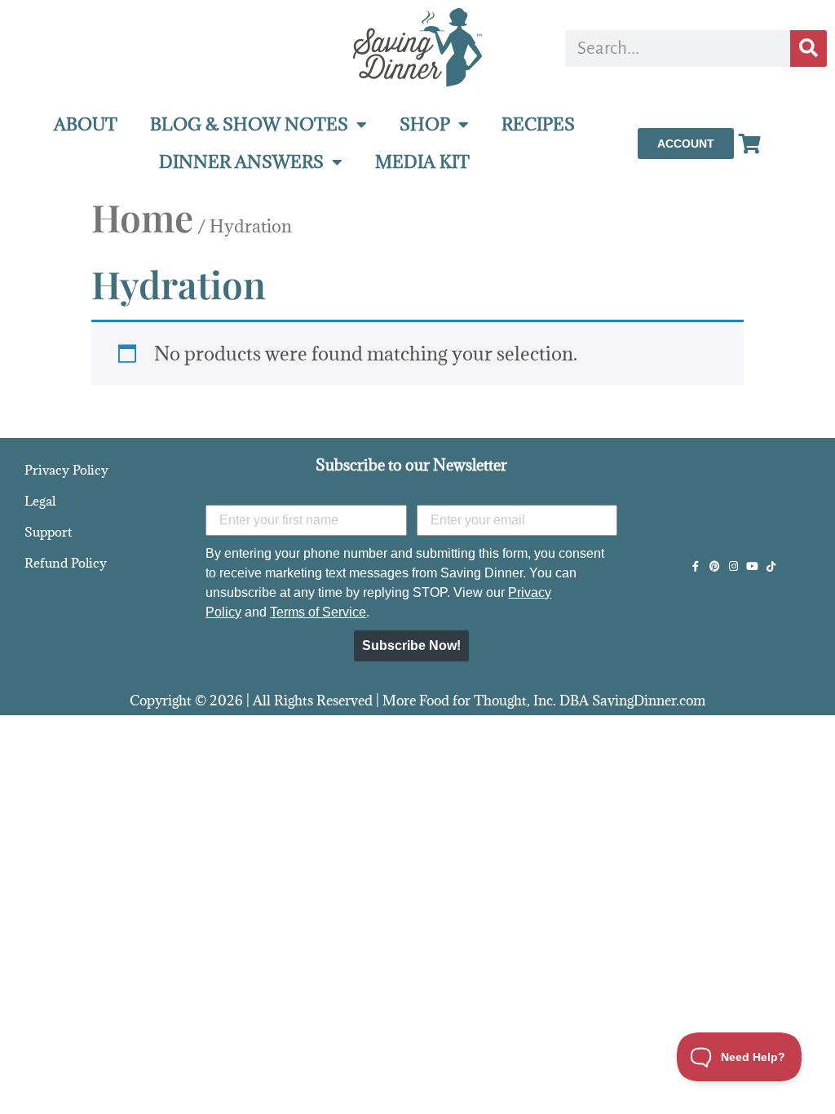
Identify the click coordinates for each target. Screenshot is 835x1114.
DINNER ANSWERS (241, 162)
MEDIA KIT (422, 162)
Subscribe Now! (411, 645)
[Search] (808, 48)
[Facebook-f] (696, 566)
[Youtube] (752, 566)
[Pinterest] (714, 566)
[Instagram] (733, 566)
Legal (39, 501)
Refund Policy (65, 563)
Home (142, 217)
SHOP (425, 124)
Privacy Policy (66, 470)
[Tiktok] (771, 566)
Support (48, 532)
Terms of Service (318, 612)
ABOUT (85, 124)
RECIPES (538, 124)
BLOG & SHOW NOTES (249, 124)
